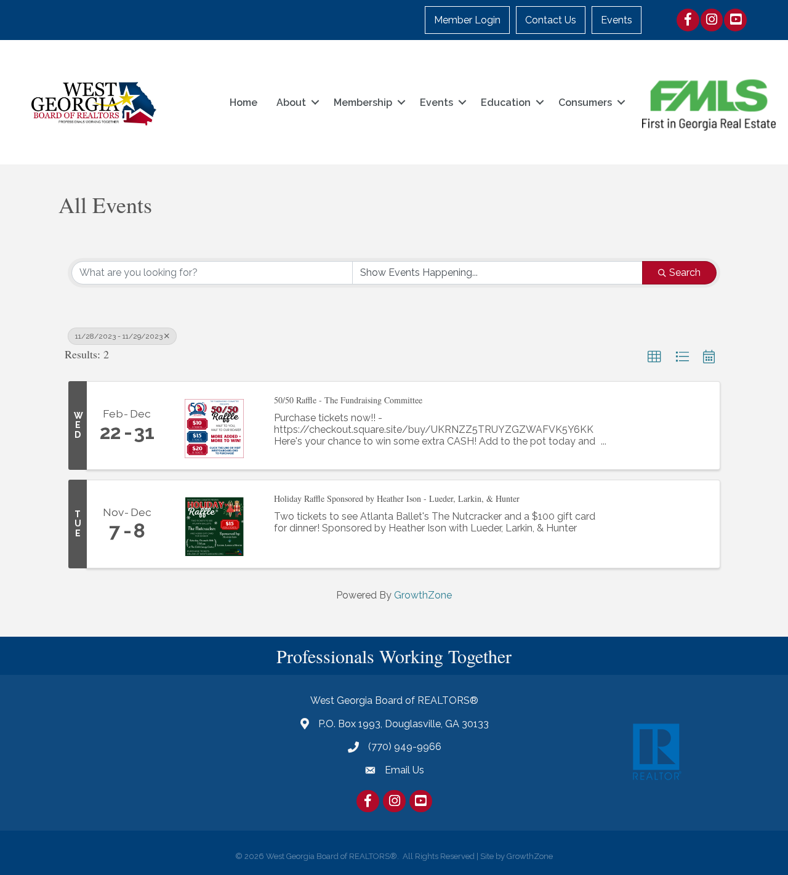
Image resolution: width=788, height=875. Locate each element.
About (291, 102)
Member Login (467, 20)
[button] (654, 357)
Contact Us (550, 20)
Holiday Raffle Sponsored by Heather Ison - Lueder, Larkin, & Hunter (397, 498)
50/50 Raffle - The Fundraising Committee (348, 400)
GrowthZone (423, 595)
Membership (363, 102)
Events (616, 20)
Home (243, 102)
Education (506, 102)
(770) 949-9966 (404, 746)
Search (685, 272)
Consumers (585, 102)
